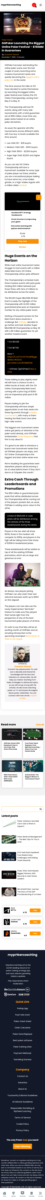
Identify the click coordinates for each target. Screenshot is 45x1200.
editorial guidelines (24, 1173)
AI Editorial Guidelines (22, 1101)
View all (40, 724)
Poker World (7, 40)
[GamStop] (24, 994)
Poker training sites (22, 1046)
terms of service (33, 1168)
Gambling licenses (22, 1059)
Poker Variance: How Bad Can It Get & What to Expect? (28, 824)
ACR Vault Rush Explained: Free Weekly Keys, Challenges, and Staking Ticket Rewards (28, 856)
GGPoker (23, 322)
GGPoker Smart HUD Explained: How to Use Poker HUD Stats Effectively (12, 746)
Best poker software (22, 1040)
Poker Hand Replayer (22, 1034)
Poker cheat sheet (22, 1021)
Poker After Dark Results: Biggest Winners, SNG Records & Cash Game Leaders (28, 875)
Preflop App (22, 1008)
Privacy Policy (22, 1130)
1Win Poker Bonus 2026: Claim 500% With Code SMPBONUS (10, 778)
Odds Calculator (22, 1027)
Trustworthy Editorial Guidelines (22, 1095)
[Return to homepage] (11, 5)
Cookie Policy (22, 1124)
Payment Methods (22, 1053)
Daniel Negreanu (25, 436)
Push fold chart (22, 1015)
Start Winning (22, 1146)
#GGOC (18, 359)
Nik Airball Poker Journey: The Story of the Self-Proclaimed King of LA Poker (29, 892)
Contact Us (22, 1076)
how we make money (14, 1175)
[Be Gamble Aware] (17, 989)
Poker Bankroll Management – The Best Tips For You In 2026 (29, 839)
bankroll (22, 185)
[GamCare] (10, 994)
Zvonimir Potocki (12, 54)
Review (22, 247)
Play (35, 910)
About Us (22, 1089)
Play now (22, 241)
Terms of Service (23, 1117)
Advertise (22, 1082)
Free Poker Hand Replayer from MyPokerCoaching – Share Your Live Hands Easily (33, 747)
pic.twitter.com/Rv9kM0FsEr (20, 363)
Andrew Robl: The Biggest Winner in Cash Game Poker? (32, 777)
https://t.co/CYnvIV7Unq (18, 357)
